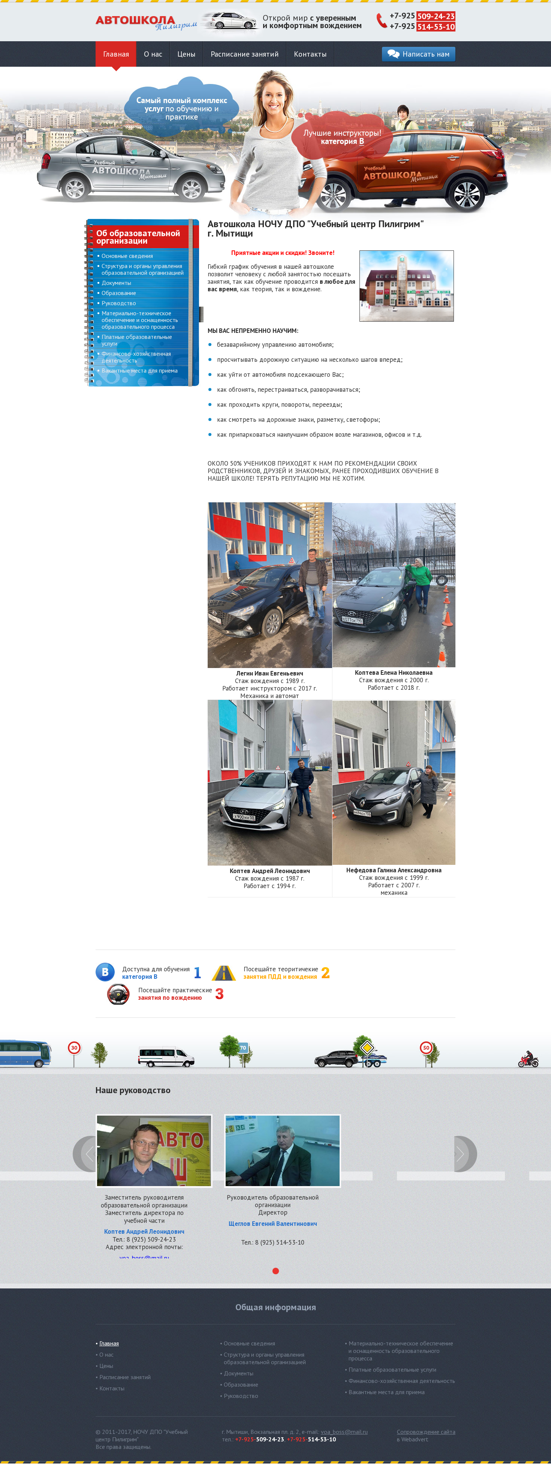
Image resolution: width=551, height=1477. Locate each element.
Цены (186, 54)
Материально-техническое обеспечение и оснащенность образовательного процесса (140, 320)
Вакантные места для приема (140, 370)
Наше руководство (133, 1091)
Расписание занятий (245, 54)
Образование (119, 292)
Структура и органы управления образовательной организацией (143, 269)
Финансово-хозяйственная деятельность (136, 357)
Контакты (310, 54)
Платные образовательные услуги (137, 340)
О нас (153, 54)
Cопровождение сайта (426, 1431)
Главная (116, 54)
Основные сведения (127, 255)
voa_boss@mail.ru (344, 1431)
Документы (116, 282)
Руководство (119, 303)
